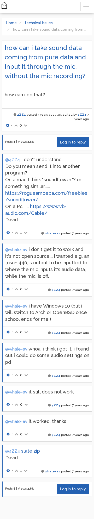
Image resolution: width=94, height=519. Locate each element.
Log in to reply (73, 142)
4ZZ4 (21, 114)
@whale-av (16, 249)
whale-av (52, 233)
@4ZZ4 (12, 159)
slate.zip (30, 451)
